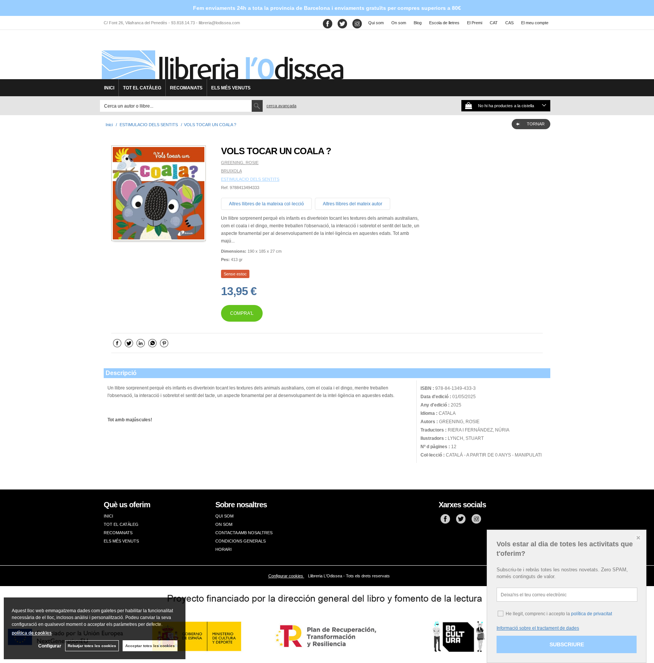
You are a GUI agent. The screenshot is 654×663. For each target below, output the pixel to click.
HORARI (223, 549)
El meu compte (534, 22)
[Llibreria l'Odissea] (222, 57)
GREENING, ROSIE (239, 162)
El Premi (474, 22)
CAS (509, 22)
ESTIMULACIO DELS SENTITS (250, 179)
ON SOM (223, 524)
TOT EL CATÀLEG (142, 88)
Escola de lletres (444, 22)
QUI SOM (224, 516)
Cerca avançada (281, 105)
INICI (109, 88)
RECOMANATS (186, 88)
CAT (494, 22)
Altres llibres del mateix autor (352, 203)
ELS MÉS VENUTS (231, 88)
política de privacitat (591, 613)
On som (398, 22)
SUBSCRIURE (567, 644)
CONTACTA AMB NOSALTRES (243, 532)
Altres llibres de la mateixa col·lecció (266, 203)
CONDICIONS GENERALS (240, 541)
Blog (418, 22)
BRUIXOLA (231, 171)
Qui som (376, 22)
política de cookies (32, 633)
